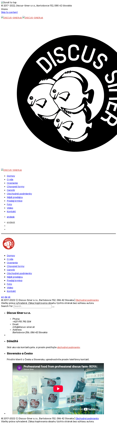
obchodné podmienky (68, 347)
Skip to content (9, 12)
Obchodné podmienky (87, 300)
